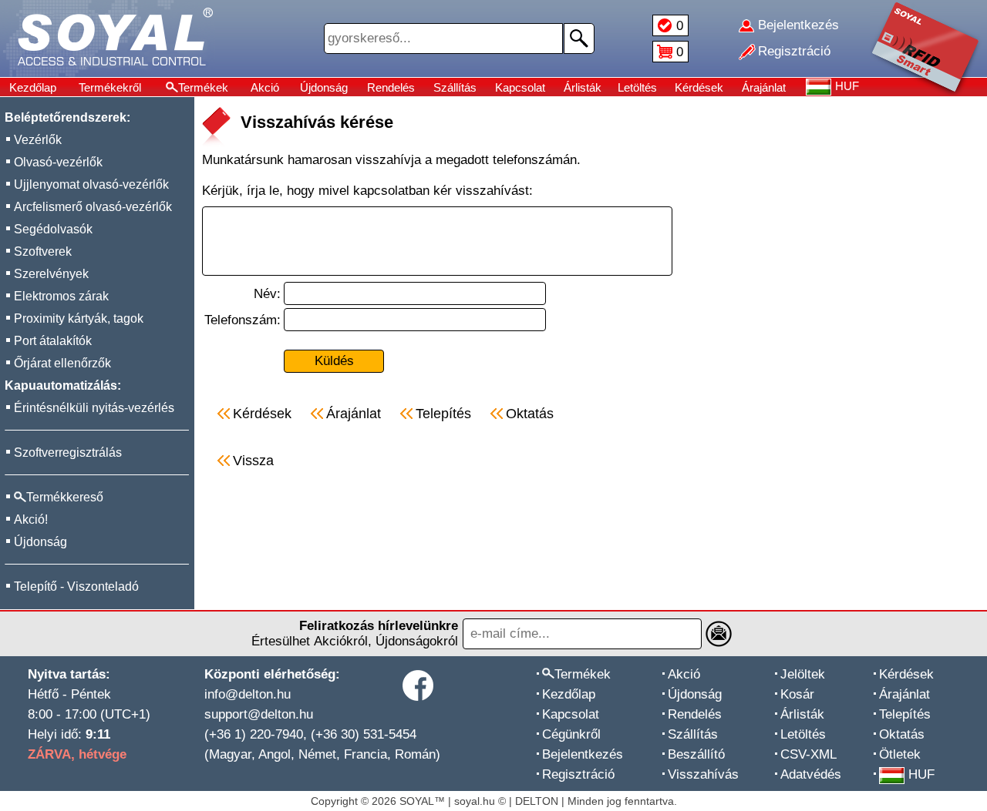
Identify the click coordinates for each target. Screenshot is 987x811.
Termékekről (110, 87)
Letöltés (637, 87)
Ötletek (900, 754)
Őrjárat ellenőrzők (62, 363)
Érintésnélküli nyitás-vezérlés (94, 407)
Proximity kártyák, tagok (78, 318)
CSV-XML (808, 754)
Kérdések (699, 87)
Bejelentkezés (582, 754)
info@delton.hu (247, 694)
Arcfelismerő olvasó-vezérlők (93, 206)
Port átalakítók (53, 340)
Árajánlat (764, 87)
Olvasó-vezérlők (58, 162)
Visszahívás (703, 774)
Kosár (797, 694)
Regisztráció (578, 774)
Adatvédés (810, 774)
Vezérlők (38, 139)
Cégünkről (571, 734)
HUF (921, 774)
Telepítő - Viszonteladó (76, 586)
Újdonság (324, 87)
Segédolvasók (53, 229)
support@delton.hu (258, 714)
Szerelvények (51, 273)
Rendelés (391, 87)
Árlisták (582, 87)
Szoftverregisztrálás (68, 452)
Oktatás (902, 734)
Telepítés (905, 714)
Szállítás (455, 87)
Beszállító (696, 754)
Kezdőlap (32, 87)
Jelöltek (802, 674)
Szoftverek (43, 251)
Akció (265, 87)
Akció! (31, 519)
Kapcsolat (520, 87)
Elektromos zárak (61, 296)
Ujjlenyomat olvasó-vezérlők (91, 184)
